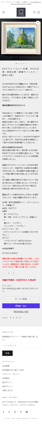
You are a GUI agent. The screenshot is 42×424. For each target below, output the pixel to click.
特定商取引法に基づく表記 (13, 370)
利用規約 (5, 378)
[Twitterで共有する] (14, 318)
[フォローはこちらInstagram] (15, 412)
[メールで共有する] (20, 318)
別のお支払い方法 (21, 311)
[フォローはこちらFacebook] (3, 412)
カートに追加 (21, 299)
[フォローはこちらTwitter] (9, 412)
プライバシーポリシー (11, 374)
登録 (7, 353)
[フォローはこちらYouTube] (27, 412)
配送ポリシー (7, 382)
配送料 (13, 288)
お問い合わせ (7, 390)
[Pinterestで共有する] (17, 318)
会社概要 (5, 366)
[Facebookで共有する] (10, 318)
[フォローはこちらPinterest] (21, 412)
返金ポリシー (7, 386)
